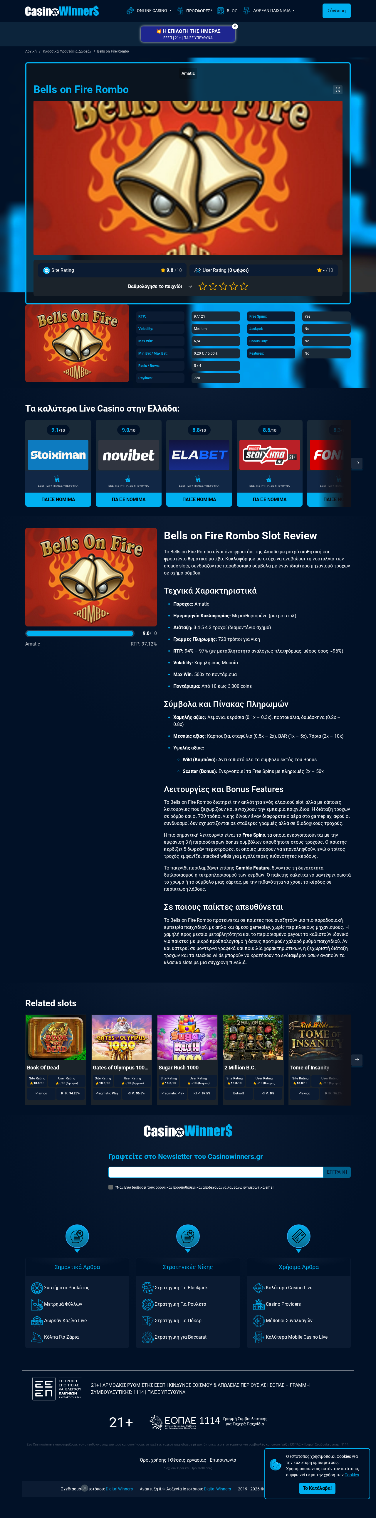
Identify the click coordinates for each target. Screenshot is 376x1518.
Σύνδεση (337, 11)
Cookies (352, 1474)
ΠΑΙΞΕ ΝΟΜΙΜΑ (58, 499)
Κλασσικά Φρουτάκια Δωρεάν (67, 51)
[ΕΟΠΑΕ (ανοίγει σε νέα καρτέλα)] (208, 1422)
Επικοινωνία (223, 1460)
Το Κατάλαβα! (317, 1488)
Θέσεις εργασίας (188, 1460)
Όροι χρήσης (153, 1460)
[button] (188, 34)
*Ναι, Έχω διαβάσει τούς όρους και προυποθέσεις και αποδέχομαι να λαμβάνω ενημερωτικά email (194, 1187)
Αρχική (31, 51)
